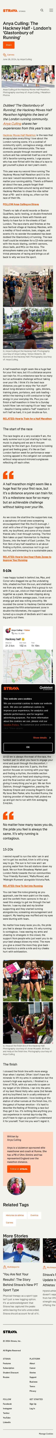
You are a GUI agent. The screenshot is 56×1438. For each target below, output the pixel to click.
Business (33, 1382)
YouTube (6, 1417)
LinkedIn (7, 1422)
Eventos (34, 1215)
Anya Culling (26, 59)
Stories (33, 1372)
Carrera (9, 1222)
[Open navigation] (51, 10)
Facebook (7, 1404)
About (32, 1363)
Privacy (33, 1391)
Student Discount (11, 1372)
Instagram (7, 1408)
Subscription (8, 1368)
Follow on (14, 1169)
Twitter (6, 1413)
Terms (32, 1386)
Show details (40, 737)
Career (33, 1368)
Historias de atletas (15, 1215)
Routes (6, 1377)
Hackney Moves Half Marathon (19, 135)
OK (28, 747)
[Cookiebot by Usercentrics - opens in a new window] (40, 688)
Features (7, 1363)
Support (33, 1377)
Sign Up (33, 1404)
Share (8, 45)
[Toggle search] (42, 10)
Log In (32, 1408)
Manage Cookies (46, 1434)
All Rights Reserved (12, 1350)
